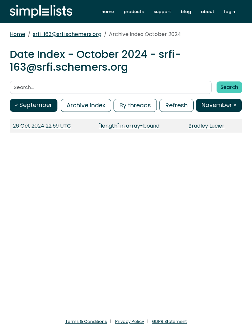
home (107, 12)
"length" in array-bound (129, 126)
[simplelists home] (41, 11)
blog (186, 12)
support (162, 12)
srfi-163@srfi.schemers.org (67, 34)
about (207, 12)
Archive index (86, 105)
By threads (135, 105)
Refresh (176, 105)
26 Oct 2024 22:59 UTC (42, 126)
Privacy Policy (129, 321)
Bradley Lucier (206, 126)
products (134, 12)
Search (229, 87)
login (229, 12)
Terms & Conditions (86, 321)
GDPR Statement (169, 321)
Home (17, 34)
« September (33, 105)
